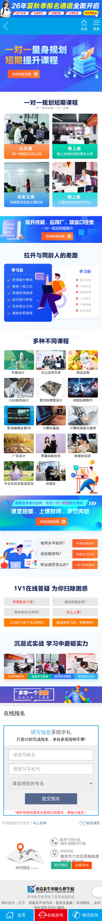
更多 (96, 29)
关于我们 (61, 865)
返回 (5, 26)
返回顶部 (93, 823)
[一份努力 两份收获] (51, 9)
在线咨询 (82, 865)
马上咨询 (39, 823)
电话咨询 (90, 915)
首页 (84, 29)
